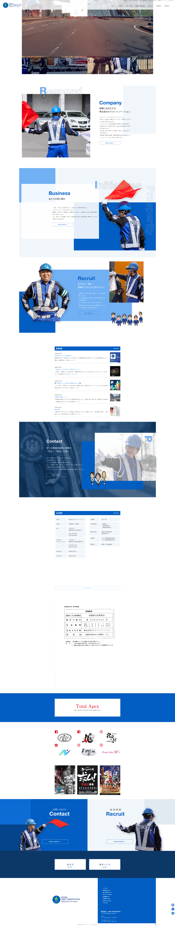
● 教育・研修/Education (106, 892)
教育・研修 (129, 4)
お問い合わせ (167, 4)
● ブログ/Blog (105, 902)
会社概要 (158, 4)
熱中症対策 (57, 409)
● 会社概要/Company (106, 898)
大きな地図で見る (87, 587)
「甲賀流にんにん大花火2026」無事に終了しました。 (68, 369)
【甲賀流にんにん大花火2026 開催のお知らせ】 (67, 383)
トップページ (112, 4)
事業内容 (120, 4)
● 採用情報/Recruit (105, 896)
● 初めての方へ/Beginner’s (107, 894)
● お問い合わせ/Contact (106, 900)
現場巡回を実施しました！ (61, 397)
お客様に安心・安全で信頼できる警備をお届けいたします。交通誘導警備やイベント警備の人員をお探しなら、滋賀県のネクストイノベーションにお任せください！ (149, 0)
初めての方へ (140, 4)
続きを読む (72, 360)
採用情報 (150, 4)
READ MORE (110, 143)
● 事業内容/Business (106, 890)
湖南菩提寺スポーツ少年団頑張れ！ (63, 355)
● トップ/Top (104, 888)
